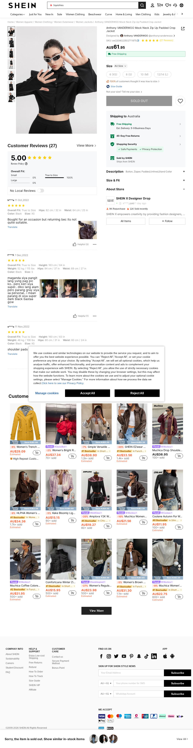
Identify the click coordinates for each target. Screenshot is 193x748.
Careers (10, 663)
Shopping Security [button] (126, 144)
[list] (128, 656)
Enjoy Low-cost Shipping (36, 657)
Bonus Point (58, 668)
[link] (160, 5)
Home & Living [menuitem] (124, 14)
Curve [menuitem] (108, 14)
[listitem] (25, 433)
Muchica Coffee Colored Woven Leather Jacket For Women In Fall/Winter (25, 585)
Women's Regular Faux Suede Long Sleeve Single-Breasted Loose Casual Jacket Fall (97, 585)
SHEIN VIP (34, 685)
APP (164, 649)
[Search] (142, 5)
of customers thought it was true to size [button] (133, 81)
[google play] (172, 658)
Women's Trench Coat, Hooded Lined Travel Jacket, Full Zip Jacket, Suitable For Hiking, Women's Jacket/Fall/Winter (26, 446)
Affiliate (32, 689)
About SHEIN (12, 654)
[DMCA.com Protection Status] (110, 728)
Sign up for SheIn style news (117, 666)
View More (97, 610)
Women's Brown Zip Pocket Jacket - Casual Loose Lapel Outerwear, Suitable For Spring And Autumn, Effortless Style (132, 582)
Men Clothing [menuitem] (143, 14)
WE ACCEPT (105, 710)
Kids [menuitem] (157, 14)
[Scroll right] (182, 14)
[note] (25, 442)
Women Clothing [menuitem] (75, 14)
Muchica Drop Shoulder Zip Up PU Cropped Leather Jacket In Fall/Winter (167, 450)
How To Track (36, 676)
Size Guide (34, 680)
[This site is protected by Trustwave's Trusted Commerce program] (101, 728)
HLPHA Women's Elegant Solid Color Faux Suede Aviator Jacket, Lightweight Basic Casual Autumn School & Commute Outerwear (26, 513)
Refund (32, 667)
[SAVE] (180, 101)
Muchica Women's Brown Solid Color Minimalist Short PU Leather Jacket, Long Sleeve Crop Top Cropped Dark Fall (132, 516)
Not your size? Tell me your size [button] (123, 91)
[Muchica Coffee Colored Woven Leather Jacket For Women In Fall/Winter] (25, 559)
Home (11, 22)
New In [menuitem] (49, 14)
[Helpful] (74, 244)
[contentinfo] (144, 718)
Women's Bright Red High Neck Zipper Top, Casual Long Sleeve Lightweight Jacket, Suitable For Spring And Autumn (61, 450)
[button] (175, 5)
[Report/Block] (94, 244)
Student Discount (14, 667)
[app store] (165, 658)
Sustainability (12, 658)
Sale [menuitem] (59, 14)
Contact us (57, 657)
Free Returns (35, 662)
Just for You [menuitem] (35, 14)
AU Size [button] (119, 65)
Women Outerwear (64, 22)
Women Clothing (43, 22)
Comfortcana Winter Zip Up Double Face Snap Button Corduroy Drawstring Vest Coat (61, 582)
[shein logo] (22, 5)
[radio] (113, 74)
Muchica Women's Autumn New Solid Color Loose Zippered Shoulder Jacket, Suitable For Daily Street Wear (168, 585)
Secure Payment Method (60, 662)
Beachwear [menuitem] (94, 14)
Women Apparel (24, 22)
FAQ (8, 672)
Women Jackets (84, 22)
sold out (139, 101)
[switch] (40, 190)
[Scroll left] (177, 14)
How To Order (36, 671)
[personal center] (152, 5)
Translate (12, 227)
